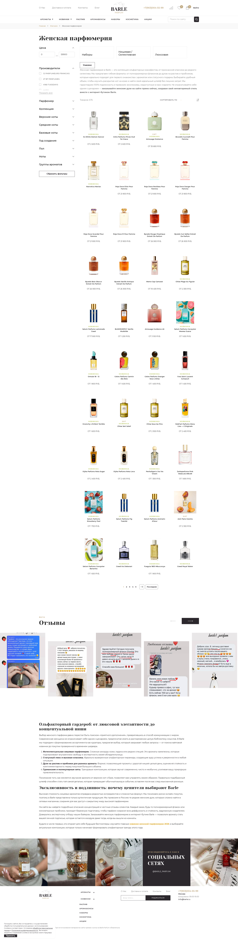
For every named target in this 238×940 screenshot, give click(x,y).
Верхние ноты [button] (48, 116)
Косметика (132, 19)
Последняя (152, 587)
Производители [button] (49, 68)
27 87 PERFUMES (51, 79)
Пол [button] (41, 148)
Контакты (83, 8)
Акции (148, 19)
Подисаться (158, 898)
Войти (196, 8)
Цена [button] (42, 47)
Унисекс (87, 65)
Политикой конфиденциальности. (25, 930)
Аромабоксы (97, 19)
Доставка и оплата (61, 8)
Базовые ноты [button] (48, 132)
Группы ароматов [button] (50, 164)
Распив (80, 19)
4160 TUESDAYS (50, 84)
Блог (97, 8)
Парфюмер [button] (46, 101)
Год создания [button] (47, 140)
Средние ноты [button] (48, 124)
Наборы (115, 19)
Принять (10, 936)
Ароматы (45, 19)
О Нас (42, 8)
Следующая (141, 586)
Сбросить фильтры (57, 174)
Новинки (64, 19)
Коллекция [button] (46, 108)
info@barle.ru (184, 899)
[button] (190, 621)
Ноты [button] (42, 156)
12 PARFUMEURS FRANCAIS (56, 73)
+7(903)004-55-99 (154, 7)
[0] (179, 7)
